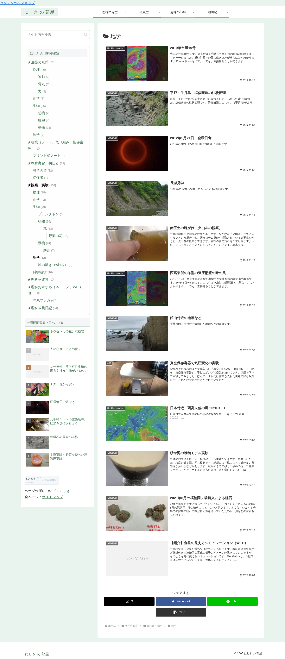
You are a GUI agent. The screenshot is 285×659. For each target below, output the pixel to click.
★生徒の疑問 (41, 62)
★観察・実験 (42, 185)
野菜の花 (58, 236)
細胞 (43, 120)
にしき (65, 491)
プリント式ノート (49, 156)
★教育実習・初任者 (46, 163)
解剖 (49, 250)
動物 (44, 127)
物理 (39, 70)
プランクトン (50, 214)
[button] (181, 612)
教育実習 (43, 170)
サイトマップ (52, 497)
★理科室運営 (41, 279)
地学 (38, 135)
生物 (39, 106)
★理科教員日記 (43, 308)
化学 (38, 98)
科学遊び (43, 272)
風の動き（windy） (55, 265)
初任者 (40, 178)
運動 (43, 77)
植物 (43, 113)
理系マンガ (44, 300)
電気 (44, 84)
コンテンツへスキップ (17, 3)
